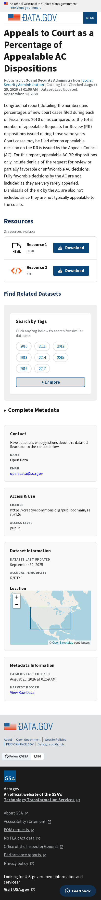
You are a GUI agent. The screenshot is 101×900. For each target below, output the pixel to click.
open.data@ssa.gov (26, 473)
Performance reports (23, 854)
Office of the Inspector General (31, 846)
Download (74, 247)
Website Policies (55, 740)
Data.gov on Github (51, 744)
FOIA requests (17, 829)
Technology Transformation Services (39, 799)
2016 (23, 368)
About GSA (14, 813)
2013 (23, 357)
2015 (60, 357)
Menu (90, 17)
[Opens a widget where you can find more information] (78, 891)
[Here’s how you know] (50, 6)
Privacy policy (16, 863)
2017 (42, 368)
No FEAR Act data (19, 838)
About (8, 740)
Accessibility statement (25, 821)
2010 (23, 346)
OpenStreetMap (62, 642)
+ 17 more (50, 382)
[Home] (32, 18)
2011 (42, 346)
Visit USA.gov (17, 889)
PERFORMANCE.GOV (20, 744)
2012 (60, 346)
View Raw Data (22, 692)
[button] (16, 597)
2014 (42, 357)
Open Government (28, 740)
